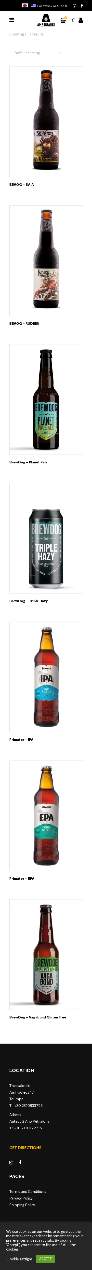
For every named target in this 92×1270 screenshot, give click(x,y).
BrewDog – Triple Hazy (28, 601)
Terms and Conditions (27, 1191)
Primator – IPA (21, 739)
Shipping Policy (22, 1204)
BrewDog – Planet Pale (28, 462)
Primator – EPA (21, 878)
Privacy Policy (21, 1198)
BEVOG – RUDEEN (24, 323)
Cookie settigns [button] (20, 1259)
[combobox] (37, 53)
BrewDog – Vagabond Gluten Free (37, 1017)
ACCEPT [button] (45, 1259)
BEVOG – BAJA (21, 184)
